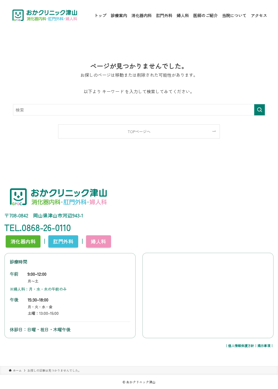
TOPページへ (139, 131)
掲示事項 (263, 345)
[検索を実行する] (259, 109)
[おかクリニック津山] (45, 15)
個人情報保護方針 (241, 345)
